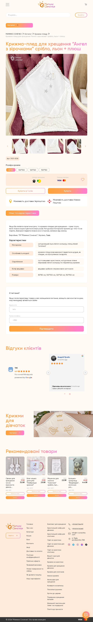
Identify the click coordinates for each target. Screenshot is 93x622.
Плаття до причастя (55, 609)
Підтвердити (46, 328)
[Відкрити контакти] (86, 615)
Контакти (30, 543)
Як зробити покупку (34, 575)
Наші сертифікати (33, 579)
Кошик (29, 536)
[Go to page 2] (67, 394)
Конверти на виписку (55, 586)
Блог (28, 539)
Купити (67, 191)
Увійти (11, 535)
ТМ (16, 368)
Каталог (11, 25)
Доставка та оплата (34, 551)
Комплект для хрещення (56, 524)
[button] (84, 146)
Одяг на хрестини (54, 540)
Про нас (30, 528)
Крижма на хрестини (55, 562)
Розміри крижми (13, 165)
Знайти (81, 15)
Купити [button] (15, 497)
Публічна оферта (33, 561)
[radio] (10, 170)
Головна (30, 524)
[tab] (22, 213)
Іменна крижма (53, 576)
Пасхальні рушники (54, 589)
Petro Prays (63, 357)
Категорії (30, 532)
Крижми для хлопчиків (55, 572)
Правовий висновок (34, 565)
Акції (28, 547)
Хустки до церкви (54, 593)
